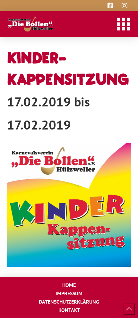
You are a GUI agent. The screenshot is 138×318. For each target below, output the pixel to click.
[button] (124, 24)
